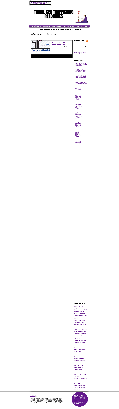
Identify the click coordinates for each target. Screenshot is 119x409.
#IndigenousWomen (78, 309)
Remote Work (77, 383)
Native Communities (78, 367)
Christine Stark (80, 318)
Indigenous (76, 344)
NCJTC (84, 360)
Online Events (77, 380)
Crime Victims (83, 324)
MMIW (75, 351)
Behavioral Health (78, 317)
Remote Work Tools (78, 385)
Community (82, 320)
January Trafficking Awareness (80, 347)
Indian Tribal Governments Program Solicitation (81, 342)
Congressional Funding (79, 322)
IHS (83, 335)
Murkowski (76, 360)
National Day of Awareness (80, 363)
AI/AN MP (82, 311)
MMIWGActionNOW (78, 353)
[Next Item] (85, 47)
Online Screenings (78, 381)
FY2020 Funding (77, 329)
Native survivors (77, 372)
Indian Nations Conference (80, 340)
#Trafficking (76, 311)
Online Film (83, 380)
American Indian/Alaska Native (80, 315)
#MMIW (85, 309)
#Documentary (77, 306)
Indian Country (77, 336)
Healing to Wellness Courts (80, 331)
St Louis (76, 389)
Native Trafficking (78, 369)
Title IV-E (80, 389)
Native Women (77, 371)
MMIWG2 (79, 351)
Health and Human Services (80, 333)
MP (83, 353)
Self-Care (76, 387)
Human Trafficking (78, 335)
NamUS (84, 362)
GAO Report (84, 329)
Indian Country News (78, 338)
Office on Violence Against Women (81, 378)
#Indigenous (77, 308)
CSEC (75, 318)
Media (86, 353)
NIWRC (81, 362)
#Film (82, 306)
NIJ (78, 362)
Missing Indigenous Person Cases (81, 354)
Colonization (77, 320)
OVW (78, 376)
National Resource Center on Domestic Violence (81, 365)
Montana (76, 356)
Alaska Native (82, 313)
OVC (75, 376)
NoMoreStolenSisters (78, 374)
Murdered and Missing (79, 358)
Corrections (76, 324)
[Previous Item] (76, 47)
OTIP (85, 374)
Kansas (75, 349)
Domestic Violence (83, 326)
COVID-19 (84, 317)
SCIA (84, 385)
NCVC (75, 362)
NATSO (81, 360)
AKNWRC (76, 313)
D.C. (75, 326)
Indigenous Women (78, 345)
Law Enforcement (82, 349)
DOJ (78, 326)
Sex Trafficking (82, 387)
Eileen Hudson (77, 327)
